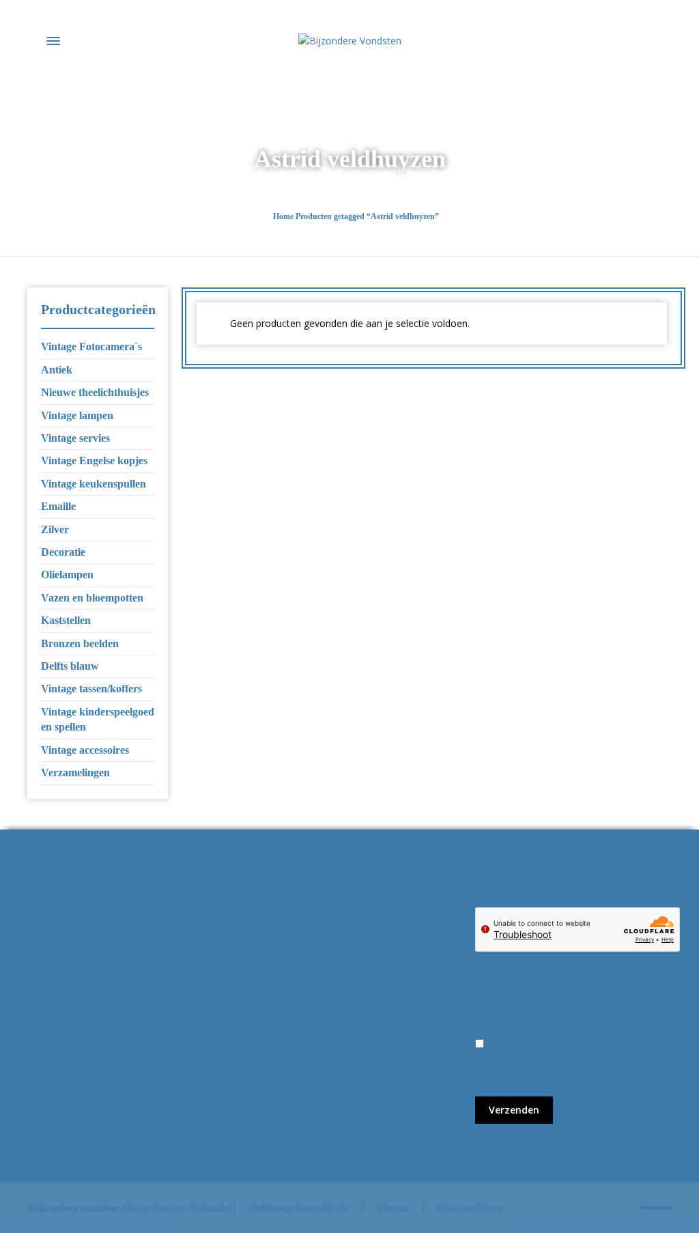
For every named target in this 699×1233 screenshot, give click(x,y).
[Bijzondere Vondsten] (349, 40)
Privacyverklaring (470, 1208)
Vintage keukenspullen (93, 484)
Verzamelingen (75, 772)
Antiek (56, 369)
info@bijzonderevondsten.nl (99, 944)
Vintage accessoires (85, 750)
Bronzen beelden (80, 643)
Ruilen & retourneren (297, 929)
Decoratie (63, 552)
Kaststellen (66, 620)
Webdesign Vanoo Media (298, 1208)
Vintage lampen (77, 415)
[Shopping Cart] (663, 40)
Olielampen (67, 574)
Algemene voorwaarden (304, 914)
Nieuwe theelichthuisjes (95, 392)
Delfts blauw (70, 666)
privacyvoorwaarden (520, 1074)
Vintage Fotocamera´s (91, 346)
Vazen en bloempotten (92, 598)
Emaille (58, 506)
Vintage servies (75, 438)
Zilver (55, 529)
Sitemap (392, 1208)
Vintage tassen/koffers (91, 688)
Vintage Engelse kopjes (94, 460)
